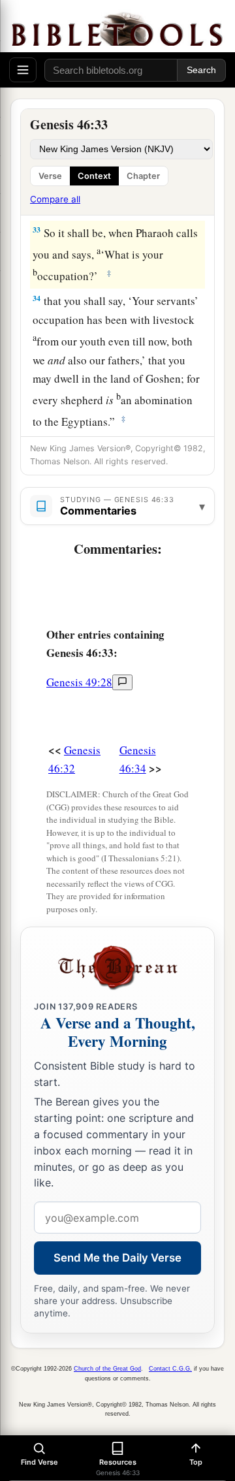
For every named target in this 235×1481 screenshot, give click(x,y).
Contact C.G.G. (170, 1368)
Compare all (55, 199)
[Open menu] (23, 69)
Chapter (143, 176)
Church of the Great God (107, 1368)
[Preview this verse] (122, 682)
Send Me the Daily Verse (117, 1257)
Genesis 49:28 (79, 682)
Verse (50, 176)
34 (36, 298)
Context (94, 176)
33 (36, 229)
